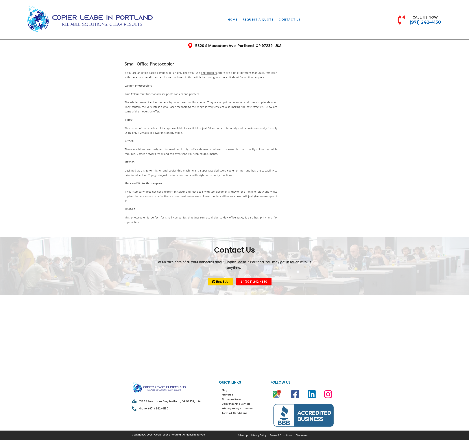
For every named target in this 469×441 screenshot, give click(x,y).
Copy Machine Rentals (236, 404)
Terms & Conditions (234, 413)
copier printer (236, 170)
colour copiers (159, 102)
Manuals (227, 394)
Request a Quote (258, 19)
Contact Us (290, 19)
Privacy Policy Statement (238, 408)
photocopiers (209, 72)
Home (232, 19)
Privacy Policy (258, 435)
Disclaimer (302, 435)
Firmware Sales (231, 399)
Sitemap (243, 435)
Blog (224, 390)
